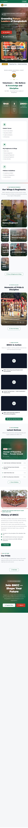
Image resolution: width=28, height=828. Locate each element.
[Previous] (6, 59)
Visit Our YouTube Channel (14, 419)
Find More (14, 569)
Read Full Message (9, 57)
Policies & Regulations (9, 175)
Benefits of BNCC (8, 132)
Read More (6, 544)
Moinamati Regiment (9, 157)
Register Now (9, 605)
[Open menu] (26, 5)
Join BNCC (7, 32)
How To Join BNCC (8, 130)
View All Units (7, 159)
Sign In (21, 605)
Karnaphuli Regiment (9, 155)
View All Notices (14, 482)
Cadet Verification (9, 36)
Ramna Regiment (8, 153)
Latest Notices (7, 177)
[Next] (21, 59)
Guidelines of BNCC (8, 173)
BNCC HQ (6, 151)
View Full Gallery (15, 328)
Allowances (6, 136)
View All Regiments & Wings (14, 274)
